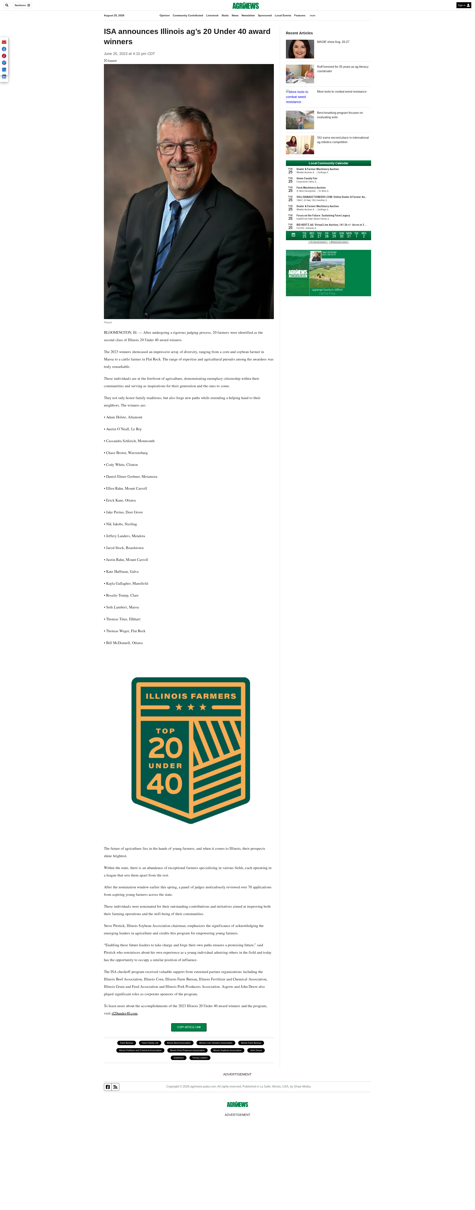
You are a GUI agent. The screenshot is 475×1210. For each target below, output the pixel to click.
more (312, 15)
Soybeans (178, 1057)
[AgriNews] (245, 5)
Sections (20, 5)
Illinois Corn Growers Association (215, 1043)
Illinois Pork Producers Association (187, 1050)
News (235, 15)
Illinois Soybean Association (227, 1050)
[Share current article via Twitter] (4, 63)
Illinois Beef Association (179, 1043)
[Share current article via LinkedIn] (4, 76)
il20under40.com (125, 1013)
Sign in (461, 5)
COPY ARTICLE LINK (189, 1027)
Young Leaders (200, 1057)
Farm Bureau (126, 1043)
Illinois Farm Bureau (251, 1043)
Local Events (283, 15)
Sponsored (265, 15)
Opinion (165, 15)
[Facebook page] (108, 1087)
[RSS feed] (115, 1087)
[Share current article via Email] (4, 42)
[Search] (7, 5)
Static (225, 15)
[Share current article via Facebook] (4, 49)
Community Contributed (188, 15)
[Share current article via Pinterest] (4, 56)
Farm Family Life (150, 1043)
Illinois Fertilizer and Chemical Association (140, 1050)
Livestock (212, 15)
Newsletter (248, 15)
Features (299, 15)
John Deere (256, 1050)
